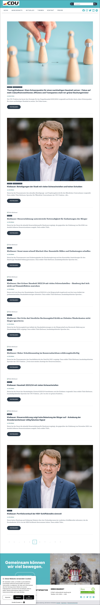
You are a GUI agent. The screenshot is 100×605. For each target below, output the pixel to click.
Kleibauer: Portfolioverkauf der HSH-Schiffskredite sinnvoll (34, 514)
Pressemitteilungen (17, 87)
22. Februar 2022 (16, 510)
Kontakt (58, 602)
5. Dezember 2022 (26, 87)
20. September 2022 (16, 247)
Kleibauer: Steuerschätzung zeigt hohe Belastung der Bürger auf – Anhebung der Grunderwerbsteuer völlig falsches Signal (44, 418)
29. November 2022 (26, 183)
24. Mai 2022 (15, 414)
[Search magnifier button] (95, 4)
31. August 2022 (16, 349)
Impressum (64, 602)
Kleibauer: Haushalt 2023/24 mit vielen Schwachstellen (32, 385)
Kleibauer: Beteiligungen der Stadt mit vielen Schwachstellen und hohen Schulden (44, 186)
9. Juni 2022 (15, 382)
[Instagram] (87, 10)
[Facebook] (83, 10)
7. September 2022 (16, 280)
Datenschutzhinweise (72, 602)
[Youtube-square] (93, 10)
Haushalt (10, 87)
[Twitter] (90, 10)
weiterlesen (14, 107)
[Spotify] (96, 10)
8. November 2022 (16, 215)
